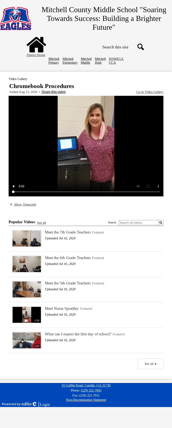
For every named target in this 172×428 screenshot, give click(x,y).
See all (41, 222)
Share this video (54, 92)
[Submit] (160, 222)
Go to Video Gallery (149, 92)
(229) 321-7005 (91, 390)
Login (40, 404)
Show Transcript (24, 204)
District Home (36, 55)
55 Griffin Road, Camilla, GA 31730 (86, 385)
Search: (112, 222)
